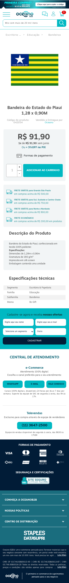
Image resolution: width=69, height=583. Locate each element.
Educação (33, 35)
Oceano (49, 122)
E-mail (34, 384)
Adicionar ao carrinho (43, 170)
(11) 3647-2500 (34, 425)
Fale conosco (56, 384)
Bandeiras (54, 35)
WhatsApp (12, 384)
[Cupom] (34, 4)
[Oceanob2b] (24, 14)
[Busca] (61, 23)
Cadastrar (34, 341)
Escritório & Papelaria (14, 35)
